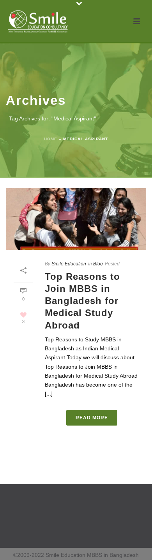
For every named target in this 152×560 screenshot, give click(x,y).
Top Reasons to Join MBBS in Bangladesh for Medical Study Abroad (82, 300)
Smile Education (68, 264)
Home (50, 139)
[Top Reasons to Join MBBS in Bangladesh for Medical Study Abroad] (76, 219)
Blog (98, 264)
